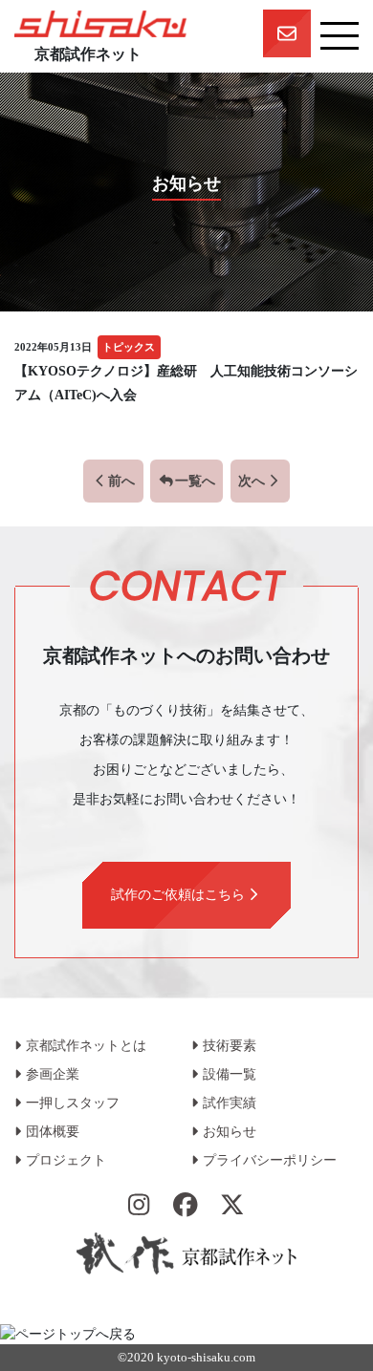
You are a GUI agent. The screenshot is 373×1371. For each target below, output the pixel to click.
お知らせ (229, 1132)
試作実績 (229, 1103)
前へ (121, 481)
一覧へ (195, 481)
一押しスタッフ (73, 1103)
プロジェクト (66, 1160)
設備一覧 (229, 1074)
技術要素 (229, 1046)
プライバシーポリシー (270, 1160)
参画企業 (52, 1074)
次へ (251, 481)
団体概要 (52, 1132)
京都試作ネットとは (86, 1046)
